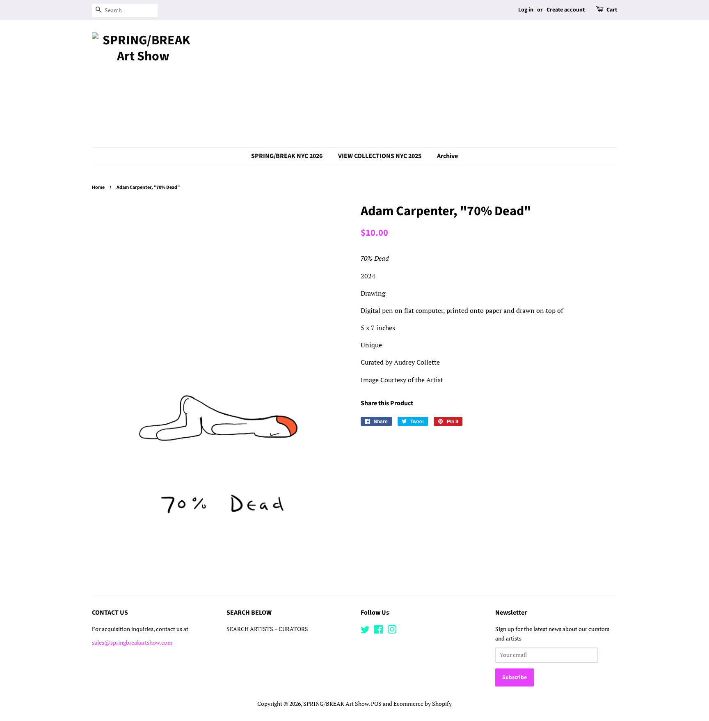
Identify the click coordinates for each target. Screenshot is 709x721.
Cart (611, 10)
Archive (447, 156)
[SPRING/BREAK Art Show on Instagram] (391, 631)
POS (376, 703)
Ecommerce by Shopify (422, 703)
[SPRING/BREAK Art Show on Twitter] (365, 631)
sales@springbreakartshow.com (132, 642)
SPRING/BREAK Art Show (335, 703)
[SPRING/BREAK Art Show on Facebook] (378, 631)
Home (98, 187)
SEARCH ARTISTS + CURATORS (267, 629)
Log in (525, 10)
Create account (566, 10)
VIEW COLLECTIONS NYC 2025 (379, 156)
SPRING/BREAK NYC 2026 (286, 156)
